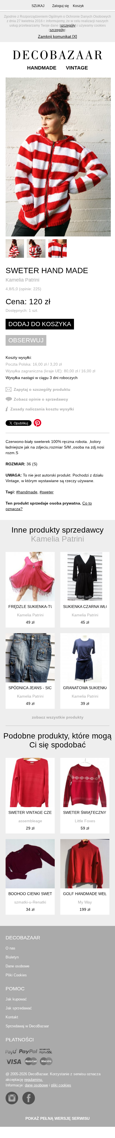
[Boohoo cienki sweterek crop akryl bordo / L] (30, 863)
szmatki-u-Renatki (30, 902)
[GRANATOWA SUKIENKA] (84, 657)
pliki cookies (61, 1085)
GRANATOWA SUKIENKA (85, 688)
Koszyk (78, 6)
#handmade (26, 492)
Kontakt (12, 1017)
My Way (85, 902)
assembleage (30, 821)
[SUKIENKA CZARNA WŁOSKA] (84, 576)
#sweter (47, 492)
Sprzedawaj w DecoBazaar (27, 1026)
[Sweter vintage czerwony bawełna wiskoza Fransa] (30, 782)
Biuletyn (12, 957)
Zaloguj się (60, 6)
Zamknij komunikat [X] (57, 36)
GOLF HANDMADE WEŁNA (87, 893)
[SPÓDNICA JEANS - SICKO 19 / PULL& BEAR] (30, 657)
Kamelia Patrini (22, 280)
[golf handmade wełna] (84, 863)
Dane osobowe (17, 966)
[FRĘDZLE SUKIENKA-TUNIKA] (30, 576)
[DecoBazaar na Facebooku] (28, 1098)
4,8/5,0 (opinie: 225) (23, 289)
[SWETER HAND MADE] (58, 157)
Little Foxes (85, 821)
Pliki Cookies (16, 975)
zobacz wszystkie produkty (57, 717)
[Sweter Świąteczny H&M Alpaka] (84, 782)
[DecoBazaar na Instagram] (12, 1098)
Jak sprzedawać (19, 1008)
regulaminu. (33, 1079)
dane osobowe (36, 1085)
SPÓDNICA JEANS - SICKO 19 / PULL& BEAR (49, 688)
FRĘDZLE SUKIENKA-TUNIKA (35, 606)
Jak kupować (16, 999)
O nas (10, 948)
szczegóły (67, 25)
